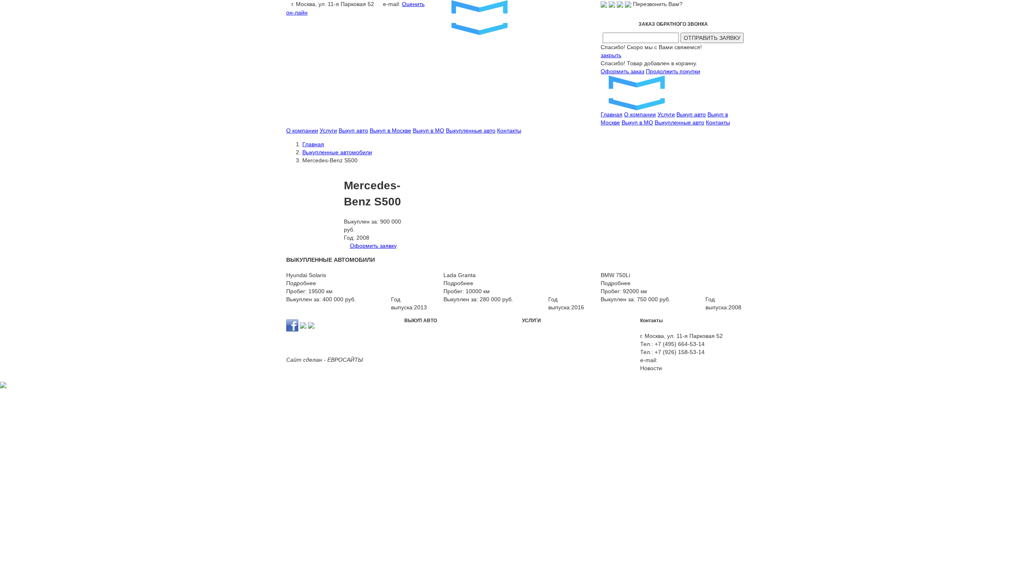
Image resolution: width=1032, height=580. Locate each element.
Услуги (666, 114)
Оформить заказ (622, 71)
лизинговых (446, 344)
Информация (716, 376)
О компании (640, 114)
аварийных (418, 336)
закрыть (611, 55)
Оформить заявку (373, 245)
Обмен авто (537, 336)
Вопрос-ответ (716, 368)
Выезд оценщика (601, 344)
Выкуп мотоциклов (546, 352)
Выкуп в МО (637, 122)
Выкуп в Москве (390, 130)
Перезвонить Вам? (657, 4)
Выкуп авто (691, 114)
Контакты (718, 122)
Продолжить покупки (673, 71)
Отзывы (650, 376)
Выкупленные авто (679, 122)
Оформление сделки (550, 344)
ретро (442, 336)
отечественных (471, 336)
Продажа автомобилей (585, 336)
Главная (611, 114)
